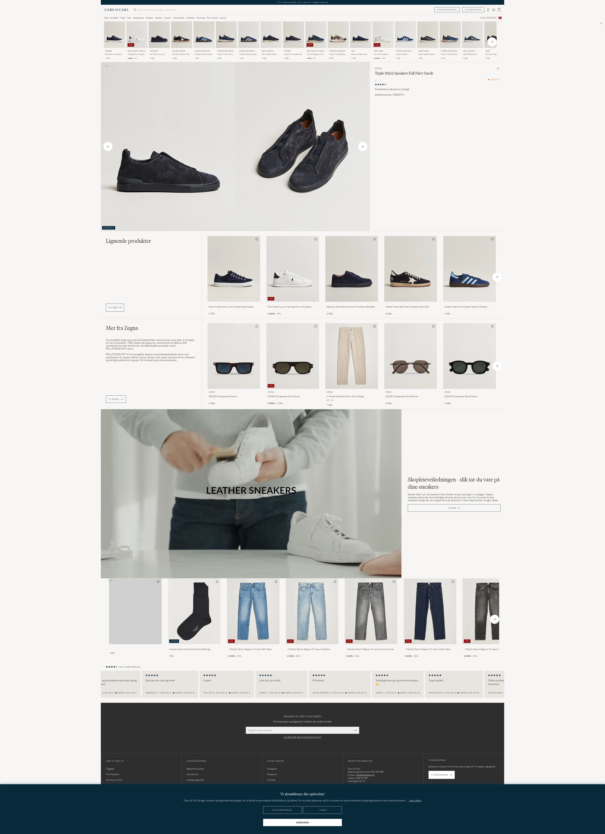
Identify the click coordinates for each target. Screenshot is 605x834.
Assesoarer (138, 17)
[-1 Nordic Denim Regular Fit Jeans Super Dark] (430, 646)
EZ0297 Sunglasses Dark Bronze (402, 396)
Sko (129, 17)
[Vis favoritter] (493, 9)
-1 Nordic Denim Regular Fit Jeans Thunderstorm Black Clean (488, 649)
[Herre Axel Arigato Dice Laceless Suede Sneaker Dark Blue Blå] (271, 35)
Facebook (272, 774)
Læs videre (415, 800)
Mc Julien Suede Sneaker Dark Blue (495, 54)
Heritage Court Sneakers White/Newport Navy (136, 54)
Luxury (222, 17)
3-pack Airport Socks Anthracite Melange (189, 649)
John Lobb (378, 51)
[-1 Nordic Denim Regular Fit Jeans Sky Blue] (312, 646)
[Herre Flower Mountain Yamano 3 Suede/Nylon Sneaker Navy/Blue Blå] (450, 35)
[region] (302, 684)
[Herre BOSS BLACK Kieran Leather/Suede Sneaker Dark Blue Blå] (427, 35)
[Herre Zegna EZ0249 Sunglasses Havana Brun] (233, 356)
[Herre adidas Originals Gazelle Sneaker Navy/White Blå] (405, 35)
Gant (488, 51)
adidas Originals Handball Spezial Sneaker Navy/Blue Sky (465, 306)
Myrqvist (154, 51)
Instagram (272, 768)
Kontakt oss (193, 774)
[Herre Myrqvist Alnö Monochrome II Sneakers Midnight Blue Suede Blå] (159, 35)
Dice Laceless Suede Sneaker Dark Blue (269, 54)
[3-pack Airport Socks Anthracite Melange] (194, 646)
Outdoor (191, 17)
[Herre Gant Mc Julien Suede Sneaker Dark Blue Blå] (494, 35)
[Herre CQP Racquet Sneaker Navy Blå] (360, 35)
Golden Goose (178, 51)
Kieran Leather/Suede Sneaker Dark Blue (426, 54)
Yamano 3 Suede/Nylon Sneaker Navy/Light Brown (337, 54)
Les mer (452, 508)
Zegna (378, 68)
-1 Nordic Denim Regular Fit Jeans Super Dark (427, 649)
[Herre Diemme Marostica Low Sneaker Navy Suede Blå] (114, 35)
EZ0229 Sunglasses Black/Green (460, 396)
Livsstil (167, 17)
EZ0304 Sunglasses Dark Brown (284, 396)
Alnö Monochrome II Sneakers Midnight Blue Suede (158, 54)
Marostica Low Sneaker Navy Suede (113, 54)
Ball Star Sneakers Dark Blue (180, 54)
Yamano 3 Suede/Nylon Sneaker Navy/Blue (449, 54)
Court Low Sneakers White (381, 54)
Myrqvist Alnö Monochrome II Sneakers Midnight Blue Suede (351, 306)
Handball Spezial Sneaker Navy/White (248, 54)
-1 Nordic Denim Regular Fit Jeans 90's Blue (250, 649)
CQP (353, 51)
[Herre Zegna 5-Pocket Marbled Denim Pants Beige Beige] (351, 356)
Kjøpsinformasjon (195, 768)
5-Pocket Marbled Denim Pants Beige (345, 396)
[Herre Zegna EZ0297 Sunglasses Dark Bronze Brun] (410, 356)
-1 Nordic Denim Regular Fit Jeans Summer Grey (370, 649)
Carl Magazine (488, 18)
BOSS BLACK (423, 51)
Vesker (158, 17)
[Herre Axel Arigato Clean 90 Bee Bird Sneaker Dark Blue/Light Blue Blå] (472, 35)
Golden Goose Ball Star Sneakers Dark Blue (407, 306)
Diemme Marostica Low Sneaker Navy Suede (231, 306)
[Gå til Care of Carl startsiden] (117, 10)
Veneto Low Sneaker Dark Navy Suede (293, 54)
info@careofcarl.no (365, 775)
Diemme (108, 51)
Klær (123, 17)
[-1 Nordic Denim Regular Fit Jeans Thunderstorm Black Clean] (489, 646)
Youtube (271, 780)
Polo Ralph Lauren (136, 51)
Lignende (128, 241)
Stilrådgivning (473, 10)
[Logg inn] (488, 10)
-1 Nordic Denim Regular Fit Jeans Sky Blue (308, 649)
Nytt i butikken (111, 17)
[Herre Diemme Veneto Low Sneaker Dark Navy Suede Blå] (293, 35)
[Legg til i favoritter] (256, 239)
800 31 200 (362, 778)
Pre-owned (212, 17)
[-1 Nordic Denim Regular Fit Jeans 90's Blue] (253, 646)
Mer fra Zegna (122, 328)
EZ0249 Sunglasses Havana (223, 396)
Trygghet (110, 768)
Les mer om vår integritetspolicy (302, 737)
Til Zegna (114, 399)
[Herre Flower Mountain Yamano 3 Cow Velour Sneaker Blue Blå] (226, 35)
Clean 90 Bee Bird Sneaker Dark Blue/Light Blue (472, 54)
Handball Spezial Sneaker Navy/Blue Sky (204, 54)
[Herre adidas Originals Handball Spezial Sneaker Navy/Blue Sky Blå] (204, 35)
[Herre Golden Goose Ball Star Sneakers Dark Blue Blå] (181, 35)
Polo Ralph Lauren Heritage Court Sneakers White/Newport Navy (289, 306)
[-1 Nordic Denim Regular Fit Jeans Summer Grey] (371, 646)
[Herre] (135, 611)
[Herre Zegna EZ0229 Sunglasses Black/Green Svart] (469, 356)
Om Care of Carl (114, 780)
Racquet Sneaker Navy (359, 54)
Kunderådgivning (447, 10)
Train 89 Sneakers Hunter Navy (316, 54)
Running (201, 17)
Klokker (149, 17)
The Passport (112, 774)
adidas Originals (202, 51)
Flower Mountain (225, 51)
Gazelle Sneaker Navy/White (401, 54)
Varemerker (178, 17)
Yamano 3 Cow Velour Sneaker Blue (225, 54)
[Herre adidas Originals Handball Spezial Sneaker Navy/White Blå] (248, 35)
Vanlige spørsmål (195, 780)
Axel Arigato (268, 51)
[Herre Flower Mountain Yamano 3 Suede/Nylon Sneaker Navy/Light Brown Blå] (338, 35)
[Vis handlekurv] (499, 10)
